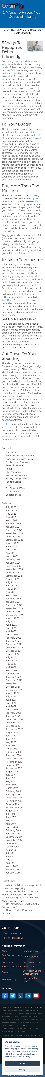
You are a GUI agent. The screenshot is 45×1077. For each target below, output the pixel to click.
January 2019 (13, 794)
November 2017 (14, 840)
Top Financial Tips (15, 488)
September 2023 (14, 614)
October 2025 (13, 536)
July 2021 (11, 696)
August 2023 (12, 618)
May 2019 (11, 781)
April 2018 (11, 823)
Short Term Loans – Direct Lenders (33, 972)
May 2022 (11, 663)
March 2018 (12, 826)
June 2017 (11, 856)
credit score (14, 247)
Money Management (17, 475)
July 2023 (11, 621)
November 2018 (14, 800)
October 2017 (13, 843)
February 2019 (13, 791)
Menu (39, 5)
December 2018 (14, 797)
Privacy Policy (9, 979)
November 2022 (14, 647)
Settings (22, 1070)
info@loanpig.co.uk (13, 937)
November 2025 (14, 533)
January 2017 (13, 872)
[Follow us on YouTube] (36, 995)
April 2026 (11, 516)
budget (31, 134)
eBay (9, 300)
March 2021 (12, 709)
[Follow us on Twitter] (13, 995)
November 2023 (14, 608)
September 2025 (14, 539)
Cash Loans (29, 966)
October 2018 (13, 804)
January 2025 (13, 562)
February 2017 (13, 869)
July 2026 (11, 507)
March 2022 (12, 670)
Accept (22, 1063)
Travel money (13, 491)
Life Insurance (13, 471)
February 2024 (13, 598)
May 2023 (11, 627)
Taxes (9, 484)
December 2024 (14, 565)
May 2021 (11, 702)
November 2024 (14, 569)
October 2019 (13, 764)
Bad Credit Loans (32, 962)
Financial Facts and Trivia (19, 458)
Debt (4, 424)
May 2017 (11, 859)
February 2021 (13, 712)
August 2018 (12, 810)
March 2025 (12, 556)
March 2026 (12, 520)
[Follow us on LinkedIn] (28, 995)
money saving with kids (18, 478)
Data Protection (31, 956)
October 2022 (13, 650)
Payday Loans (13, 481)
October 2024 (13, 572)
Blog (13, 29)
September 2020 (14, 729)
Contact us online (13, 933)
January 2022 (13, 676)
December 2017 (14, 836)
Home (6, 29)
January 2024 (13, 601)
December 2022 (14, 644)
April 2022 (11, 667)
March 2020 (12, 748)
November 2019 (14, 761)
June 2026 (11, 510)
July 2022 (11, 657)
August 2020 (12, 732)
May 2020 (11, 742)
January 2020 (13, 755)
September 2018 (14, 807)
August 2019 (12, 771)
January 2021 (13, 715)
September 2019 (14, 768)
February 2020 (14, 751)
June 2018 (11, 817)
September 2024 (14, 575)
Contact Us (7, 962)
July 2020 (11, 735)
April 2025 (11, 552)
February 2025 (13, 559)
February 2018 (13, 830)
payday (18, 61)
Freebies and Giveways (18, 462)
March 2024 (12, 595)
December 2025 (14, 530)
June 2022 (11, 660)
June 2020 (11, 738)
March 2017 (12, 866)
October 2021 (13, 686)
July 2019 (11, 774)
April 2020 (11, 745)
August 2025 (12, 543)
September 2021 (14, 689)
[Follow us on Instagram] (20, 995)
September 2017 (14, 846)
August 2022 (12, 653)
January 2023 (13, 640)
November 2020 (14, 722)
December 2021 (14, 680)
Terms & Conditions (12, 966)
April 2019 (11, 784)
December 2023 (14, 605)
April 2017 (11, 862)
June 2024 (11, 585)
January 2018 (13, 833)
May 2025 (11, 549)
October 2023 (13, 611)
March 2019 (12, 787)
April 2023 (11, 631)
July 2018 (11, 813)
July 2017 (11, 853)
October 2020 (13, 725)
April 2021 (11, 706)
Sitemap (6, 972)
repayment (34, 198)
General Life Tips (14, 465)
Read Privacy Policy (21, 1057)
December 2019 (14, 758)
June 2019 (11, 777)
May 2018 (11, 820)
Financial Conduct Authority (20, 455)
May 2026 (11, 513)
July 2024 (11, 582)
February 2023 (13, 637)
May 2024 (11, 588)
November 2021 (14, 683)
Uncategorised (13, 494)
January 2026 (13, 526)
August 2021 (12, 693)
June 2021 (11, 699)
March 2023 (12, 634)
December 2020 (14, 719)
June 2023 (11, 624)
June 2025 (11, 546)
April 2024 (11, 591)
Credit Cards (12, 452)
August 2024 (12, 578)
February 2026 (13, 523)
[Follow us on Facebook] (5, 995)
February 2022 (14, 673)
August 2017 (12, 849)
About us (6, 951)
